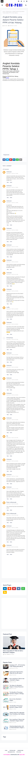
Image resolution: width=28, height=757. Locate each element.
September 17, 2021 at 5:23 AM (12, 394)
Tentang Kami (12, 750)
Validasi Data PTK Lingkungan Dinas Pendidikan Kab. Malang (16, 713)
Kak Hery (5, 25)
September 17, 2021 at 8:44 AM (12, 503)
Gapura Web (22, 754)
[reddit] (9, 588)
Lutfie (8, 307)
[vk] (18, 588)
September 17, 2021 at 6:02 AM (12, 461)
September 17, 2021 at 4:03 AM (12, 308)
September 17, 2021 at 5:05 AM (12, 379)
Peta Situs (19, 752)
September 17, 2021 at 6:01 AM (12, 437)
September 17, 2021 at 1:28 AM (12, 187)
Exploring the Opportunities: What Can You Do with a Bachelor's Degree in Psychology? (16, 672)
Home (4, 11)
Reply (8, 182)
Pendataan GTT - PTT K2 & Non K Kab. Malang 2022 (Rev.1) (17, 665)
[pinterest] (26, 1)
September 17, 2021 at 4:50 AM (12, 354)
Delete (11, 182)
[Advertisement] (14, 613)
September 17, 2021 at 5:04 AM (12, 367)
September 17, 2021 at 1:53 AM (12, 230)
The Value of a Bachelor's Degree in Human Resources (16, 686)
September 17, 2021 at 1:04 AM (12, 173)
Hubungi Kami (20, 750)
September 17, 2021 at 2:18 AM (12, 246)
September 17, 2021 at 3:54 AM (12, 291)
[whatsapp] (23, 588)
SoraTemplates (7, 754)
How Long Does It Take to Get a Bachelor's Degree (13, 651)
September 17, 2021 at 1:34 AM (12, 202)
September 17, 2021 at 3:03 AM (12, 261)
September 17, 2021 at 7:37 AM (12, 488)
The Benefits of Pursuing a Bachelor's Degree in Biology (16, 693)
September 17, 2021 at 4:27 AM (12, 339)
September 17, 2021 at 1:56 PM (12, 527)
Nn (7, 436)
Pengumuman (9, 11)
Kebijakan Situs (11, 752)
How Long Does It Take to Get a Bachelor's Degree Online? (16, 720)
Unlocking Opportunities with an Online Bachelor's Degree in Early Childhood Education (17, 727)
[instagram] (24, 1)
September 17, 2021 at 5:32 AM (12, 419)
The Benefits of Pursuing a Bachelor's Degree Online (16, 706)
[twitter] (21, 1)
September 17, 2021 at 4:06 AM (12, 324)
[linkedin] (5, 588)
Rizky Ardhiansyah (11, 502)
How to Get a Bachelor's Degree (15, 699)
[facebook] (18, 1)
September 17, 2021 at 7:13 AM (12, 476)
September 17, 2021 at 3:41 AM (12, 274)
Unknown (9, 172)
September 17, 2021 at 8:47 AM (12, 515)
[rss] (5, 592)
